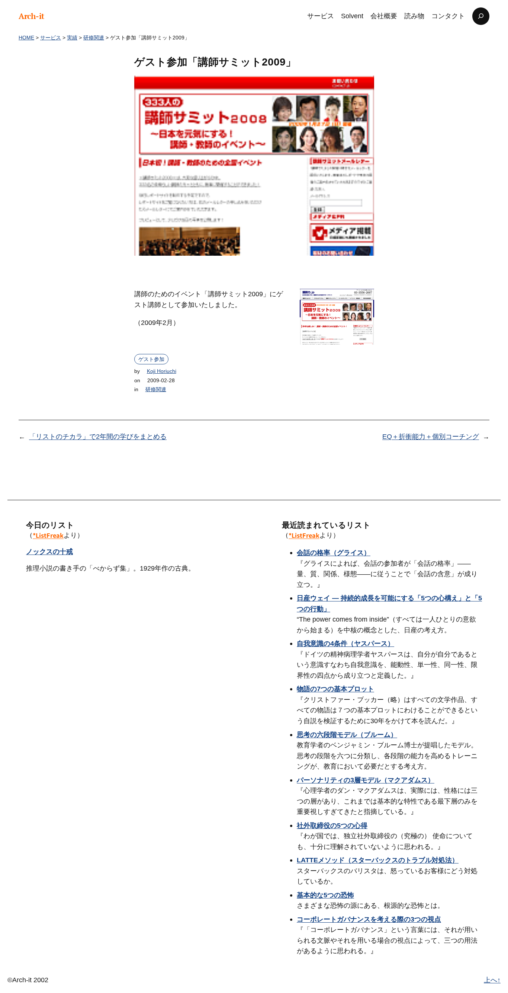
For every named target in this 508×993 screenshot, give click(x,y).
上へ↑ (492, 980)
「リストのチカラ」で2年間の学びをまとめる (98, 436)
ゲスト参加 (151, 359)
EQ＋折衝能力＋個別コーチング (430, 436)
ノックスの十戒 (49, 551)
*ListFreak (48, 535)
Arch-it (31, 16)
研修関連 (93, 38)
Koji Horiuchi (161, 371)
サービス (50, 38)
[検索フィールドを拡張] (480, 16)
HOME (26, 38)
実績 (72, 38)
